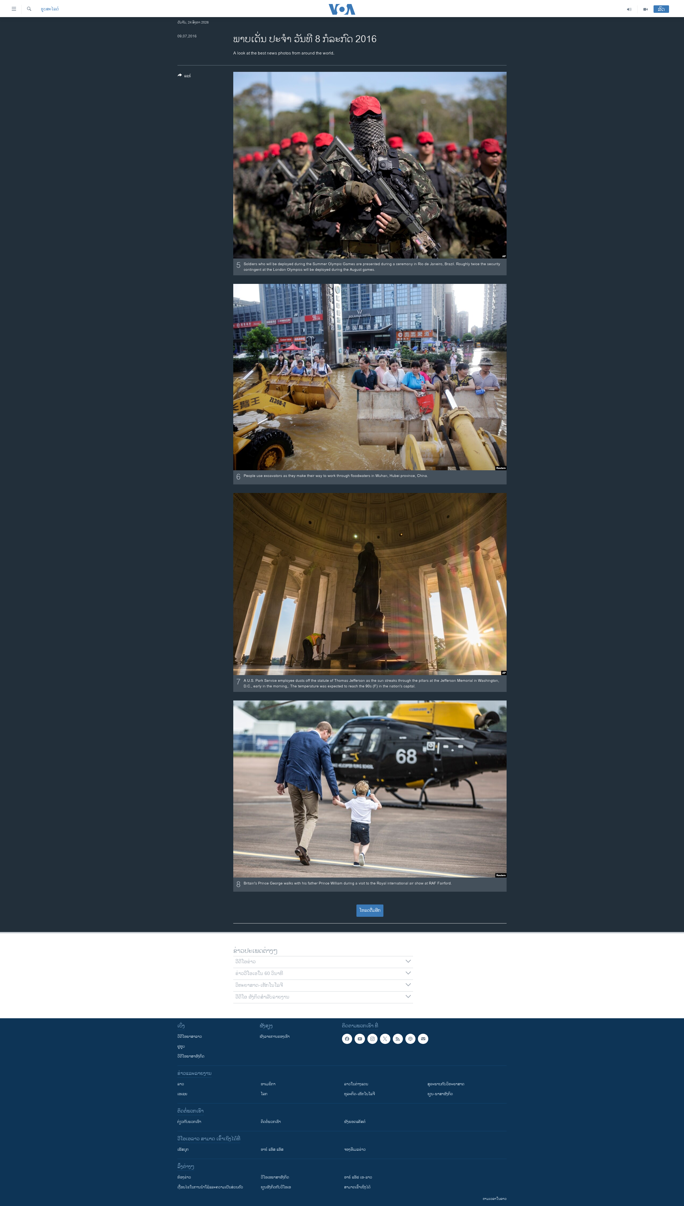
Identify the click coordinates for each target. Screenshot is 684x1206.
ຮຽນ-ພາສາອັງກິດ (440, 1094)
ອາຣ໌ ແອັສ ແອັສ (272, 1149)
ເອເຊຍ (182, 1094)
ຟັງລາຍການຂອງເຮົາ (275, 1036)
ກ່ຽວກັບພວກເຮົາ (189, 1122)
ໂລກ (264, 1094)
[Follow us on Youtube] (360, 1039)
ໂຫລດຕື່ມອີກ (369, 910)
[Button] (184, 77)
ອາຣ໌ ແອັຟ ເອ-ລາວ (358, 1177)
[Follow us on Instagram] (372, 1039)
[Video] (646, 9)
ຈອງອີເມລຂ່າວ (355, 1149)
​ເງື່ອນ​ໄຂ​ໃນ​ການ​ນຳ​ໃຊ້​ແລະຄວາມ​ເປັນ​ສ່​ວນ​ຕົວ (210, 1187)
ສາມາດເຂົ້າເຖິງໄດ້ (357, 1187)
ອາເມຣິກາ (268, 1084)
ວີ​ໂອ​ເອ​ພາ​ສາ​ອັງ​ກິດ (275, 1177)
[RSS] (398, 1039)
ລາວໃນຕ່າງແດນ (356, 1084)
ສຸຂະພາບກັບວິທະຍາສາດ (446, 1084)
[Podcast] (410, 1039)
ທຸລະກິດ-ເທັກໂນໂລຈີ (359, 1094)
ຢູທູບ (181, 1046)
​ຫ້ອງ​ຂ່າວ (184, 1177)
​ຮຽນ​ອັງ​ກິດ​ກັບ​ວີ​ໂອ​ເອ (276, 1187)
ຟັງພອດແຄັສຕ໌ (355, 1122)
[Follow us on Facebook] (347, 1039)
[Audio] (629, 9)
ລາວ (180, 1084)
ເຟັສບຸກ (183, 1149)
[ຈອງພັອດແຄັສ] (423, 1039)
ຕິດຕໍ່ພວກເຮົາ (271, 1122)
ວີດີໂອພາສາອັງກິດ (190, 1056)
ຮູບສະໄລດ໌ (50, 9)
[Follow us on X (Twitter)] (385, 1039)
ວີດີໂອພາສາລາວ (189, 1036)
